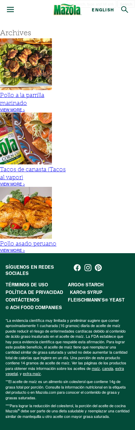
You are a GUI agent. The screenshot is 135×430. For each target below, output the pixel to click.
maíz (96, 368)
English (103, 9)
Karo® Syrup (86, 292)
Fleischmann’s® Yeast (96, 300)
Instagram (87, 267)
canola (107, 368)
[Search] (124, 9)
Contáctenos (22, 300)
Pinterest (98, 267)
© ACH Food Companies (34, 307)
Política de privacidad (34, 292)
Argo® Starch (86, 284)
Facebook (77, 267)
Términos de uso (27, 284)
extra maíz (32, 373)
